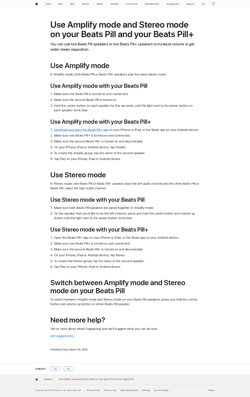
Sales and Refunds (129, 390)
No (68, 369)
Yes (55, 369)
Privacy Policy (93, 390)
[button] (203, 4)
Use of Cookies (161, 390)
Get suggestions (61, 336)
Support (48, 379)
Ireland (211, 390)
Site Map (146, 390)
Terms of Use (110, 390)
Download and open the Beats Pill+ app (81, 130)
